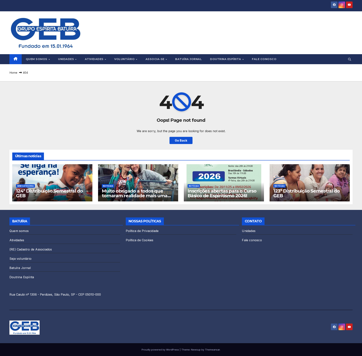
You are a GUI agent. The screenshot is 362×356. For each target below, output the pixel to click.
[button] (349, 59)
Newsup (196, 349)
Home (13, 72)
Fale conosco (264, 59)
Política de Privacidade (142, 231)
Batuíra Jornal (188, 59)
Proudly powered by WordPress (161, 349)
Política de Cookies (139, 240)
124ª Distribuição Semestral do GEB (49, 193)
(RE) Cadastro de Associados (30, 249)
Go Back (181, 140)
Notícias (108, 186)
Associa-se (155, 59)
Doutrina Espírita (226, 59)
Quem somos (37, 59)
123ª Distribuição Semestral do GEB (306, 193)
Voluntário (125, 59)
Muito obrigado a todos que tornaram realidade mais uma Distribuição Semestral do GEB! (136, 195)
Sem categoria (25, 186)
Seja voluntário (20, 258)
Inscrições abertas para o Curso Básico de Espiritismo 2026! (222, 193)
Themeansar (212, 349)
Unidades (66, 59)
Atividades (94, 59)
